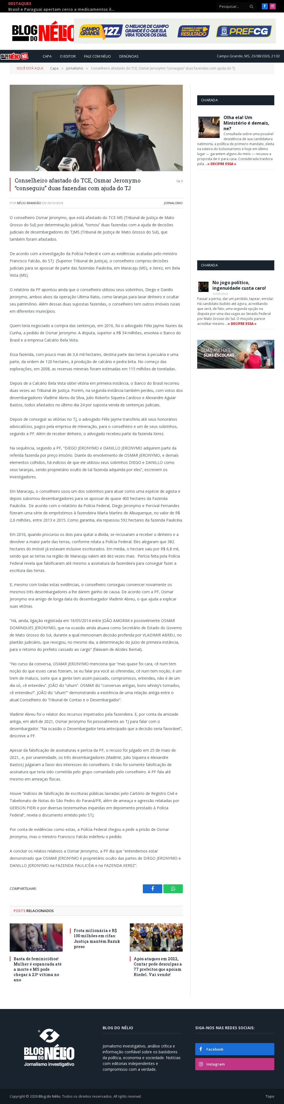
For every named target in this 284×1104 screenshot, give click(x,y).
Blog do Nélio (49, 1096)
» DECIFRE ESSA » (221, 163)
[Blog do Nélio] (58, 31)
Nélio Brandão (29, 203)
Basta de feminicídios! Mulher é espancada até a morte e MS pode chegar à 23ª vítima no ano (38, 969)
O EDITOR (68, 56)
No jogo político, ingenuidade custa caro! (239, 285)
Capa (47, 56)
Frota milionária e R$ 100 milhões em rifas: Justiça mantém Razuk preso (97, 938)
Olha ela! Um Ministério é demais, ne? (246, 123)
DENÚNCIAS (129, 56)
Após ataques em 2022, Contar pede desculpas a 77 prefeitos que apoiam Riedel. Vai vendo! (158, 966)
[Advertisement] (240, 214)
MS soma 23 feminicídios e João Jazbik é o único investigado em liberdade (96, 6)
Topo (270, 1096)
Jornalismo (173, 203)
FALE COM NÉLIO (97, 56)
